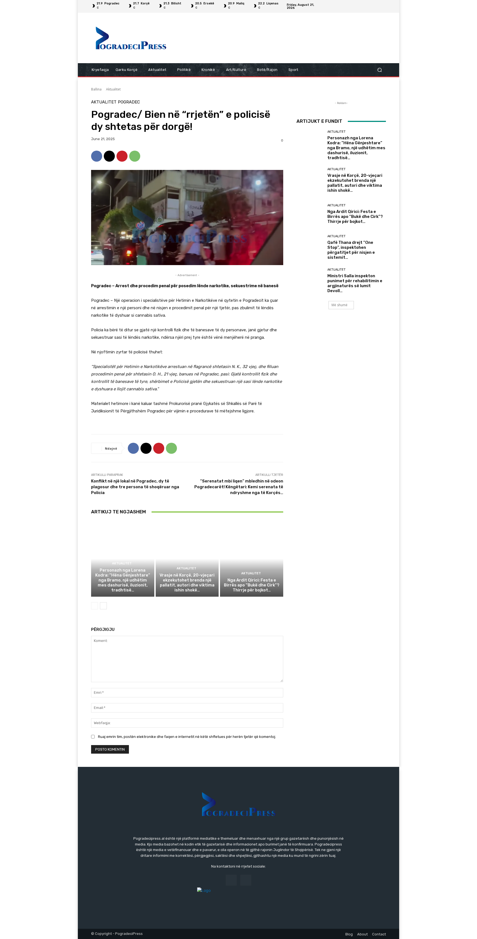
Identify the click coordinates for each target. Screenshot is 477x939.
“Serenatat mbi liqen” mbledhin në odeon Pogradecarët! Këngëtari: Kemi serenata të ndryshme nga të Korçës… (238, 487)
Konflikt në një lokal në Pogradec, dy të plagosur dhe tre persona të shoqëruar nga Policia (135, 487)
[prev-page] (94, 605)
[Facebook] (376, 6)
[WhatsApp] (134, 156)
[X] (109, 156)
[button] (379, 69)
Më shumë (340, 305)
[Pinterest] (122, 156)
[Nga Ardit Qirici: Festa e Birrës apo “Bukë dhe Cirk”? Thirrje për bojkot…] (251, 558)
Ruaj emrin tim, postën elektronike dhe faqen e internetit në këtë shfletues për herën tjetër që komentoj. (187, 737)
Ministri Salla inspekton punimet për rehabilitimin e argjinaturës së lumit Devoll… (354, 283)
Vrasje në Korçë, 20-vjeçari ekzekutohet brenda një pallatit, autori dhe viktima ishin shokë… (187, 583)
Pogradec (129, 102)
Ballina (96, 89)
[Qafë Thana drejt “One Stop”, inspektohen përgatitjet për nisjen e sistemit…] (309, 247)
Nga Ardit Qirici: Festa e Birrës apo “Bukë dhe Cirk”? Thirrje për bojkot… (251, 585)
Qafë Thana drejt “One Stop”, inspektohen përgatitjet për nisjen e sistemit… (351, 250)
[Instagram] (382, 6)
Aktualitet (113, 89)
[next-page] (103, 605)
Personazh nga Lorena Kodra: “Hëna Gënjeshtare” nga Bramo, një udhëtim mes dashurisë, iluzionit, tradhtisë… (122, 580)
